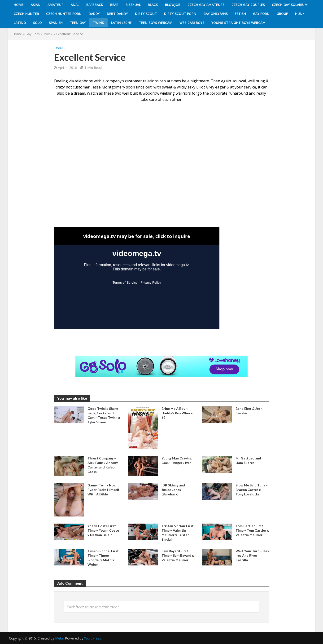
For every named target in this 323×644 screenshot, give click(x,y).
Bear (114, 4)
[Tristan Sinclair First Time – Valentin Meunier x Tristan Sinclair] (143, 531)
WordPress (92, 638)
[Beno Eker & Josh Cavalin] (217, 414)
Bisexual (133, 4)
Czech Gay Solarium (290, 4)
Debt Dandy (117, 13)
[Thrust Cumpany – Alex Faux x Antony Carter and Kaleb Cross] (69, 465)
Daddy (94, 13)
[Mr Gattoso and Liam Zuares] (217, 463)
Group (282, 13)
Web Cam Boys (191, 22)
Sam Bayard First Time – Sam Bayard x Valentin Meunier (178, 555)
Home (19, 4)
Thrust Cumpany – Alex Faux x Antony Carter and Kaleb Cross (102, 465)
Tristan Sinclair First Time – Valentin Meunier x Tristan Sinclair (178, 532)
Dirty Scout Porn (180, 13)
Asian (35, 4)
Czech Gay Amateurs (206, 4)
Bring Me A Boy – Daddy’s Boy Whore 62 (177, 412)
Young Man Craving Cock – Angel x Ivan (177, 460)
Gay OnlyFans (215, 13)
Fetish (240, 13)
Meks (59, 638)
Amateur (56, 4)
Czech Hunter (26, 13)
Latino (20, 22)
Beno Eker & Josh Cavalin (249, 410)
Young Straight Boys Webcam (238, 22)
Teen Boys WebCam (155, 22)
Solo (37, 22)
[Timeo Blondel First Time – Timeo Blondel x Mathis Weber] (69, 556)
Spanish (56, 22)
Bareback (94, 4)
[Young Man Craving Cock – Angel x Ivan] (143, 465)
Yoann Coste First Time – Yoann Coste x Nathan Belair (103, 530)
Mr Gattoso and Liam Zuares (248, 460)
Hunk (300, 13)
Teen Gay (78, 22)
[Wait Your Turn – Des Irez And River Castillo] (217, 556)
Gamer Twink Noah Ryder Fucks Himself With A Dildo (103, 489)
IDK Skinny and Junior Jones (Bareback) (173, 489)
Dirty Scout (146, 13)
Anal (75, 4)
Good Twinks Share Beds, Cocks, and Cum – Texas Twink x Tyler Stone (103, 415)
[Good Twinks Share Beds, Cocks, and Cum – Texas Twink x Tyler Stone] (69, 414)
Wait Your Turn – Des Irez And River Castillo (252, 555)
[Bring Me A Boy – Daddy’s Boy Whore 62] (143, 427)
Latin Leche (121, 22)
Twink (98, 22)
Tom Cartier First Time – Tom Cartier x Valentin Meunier (252, 530)
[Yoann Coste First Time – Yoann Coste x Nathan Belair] (69, 531)
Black (153, 4)
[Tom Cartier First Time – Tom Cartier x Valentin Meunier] (217, 531)
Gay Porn (261, 13)
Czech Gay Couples (248, 4)
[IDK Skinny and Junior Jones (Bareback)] (143, 491)
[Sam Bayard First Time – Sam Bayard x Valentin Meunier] (143, 556)
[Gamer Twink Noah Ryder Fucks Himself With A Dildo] (69, 499)
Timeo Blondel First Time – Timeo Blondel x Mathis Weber (103, 557)
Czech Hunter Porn (64, 13)
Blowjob (172, 4)
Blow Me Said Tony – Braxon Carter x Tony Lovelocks (252, 489)
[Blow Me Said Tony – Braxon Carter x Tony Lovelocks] (217, 491)
